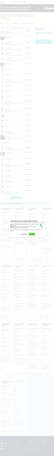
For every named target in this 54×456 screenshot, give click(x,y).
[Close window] (43, 221)
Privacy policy (26, 229)
